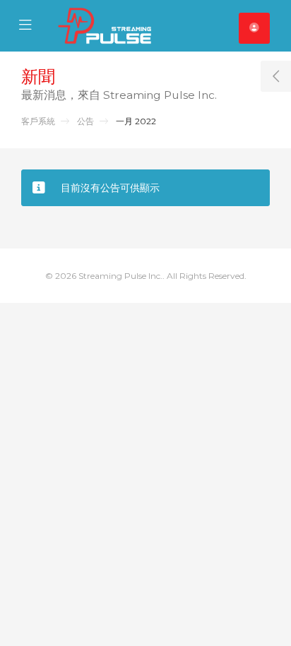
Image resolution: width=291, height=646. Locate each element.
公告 (85, 121)
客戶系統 (38, 121)
